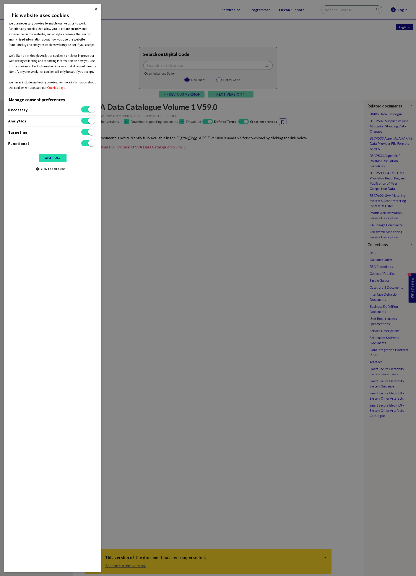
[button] (52, 168)
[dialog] (52, 288)
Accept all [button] (52, 157)
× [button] (96, 9)
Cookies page (56, 88)
